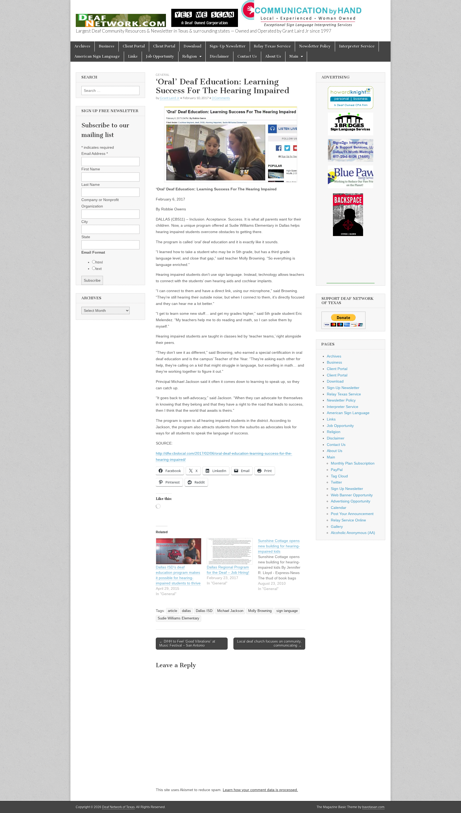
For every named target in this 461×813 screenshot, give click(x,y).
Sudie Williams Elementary (178, 618)
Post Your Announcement (352, 514)
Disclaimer (219, 56)
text (99, 268)
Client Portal (134, 46)
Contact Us (247, 56)
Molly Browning (260, 611)
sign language (287, 611)
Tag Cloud (339, 476)
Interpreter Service (357, 46)
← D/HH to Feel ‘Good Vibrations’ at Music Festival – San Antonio (187, 643)
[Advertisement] (351, 263)
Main (293, 56)
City (84, 221)
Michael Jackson (230, 611)
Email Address (94, 153)
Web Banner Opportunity (352, 495)
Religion (189, 56)
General (162, 74)
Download (192, 46)
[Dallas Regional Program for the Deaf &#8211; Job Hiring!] (229, 551)
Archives (82, 46)
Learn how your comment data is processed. (260, 790)
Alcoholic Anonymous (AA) (353, 533)
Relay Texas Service (272, 46)
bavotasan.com (373, 807)
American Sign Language (97, 56)
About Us (273, 56)
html (99, 262)
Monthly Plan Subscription (353, 463)
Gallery (337, 526)
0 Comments (221, 98)
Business (106, 46)
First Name (90, 169)
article (172, 611)
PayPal (337, 470)
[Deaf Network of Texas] (120, 17)
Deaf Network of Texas (118, 807)
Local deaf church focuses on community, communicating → (269, 643)
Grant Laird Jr (170, 98)
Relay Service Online (348, 520)
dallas (186, 611)
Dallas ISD (204, 611)
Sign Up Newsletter (347, 488)
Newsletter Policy (315, 46)
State (85, 237)
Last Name (90, 184)
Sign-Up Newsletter (228, 46)
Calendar (338, 507)
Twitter (336, 482)
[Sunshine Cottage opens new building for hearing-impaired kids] (283, 564)
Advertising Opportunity (350, 501)
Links (133, 56)
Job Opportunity (160, 56)
